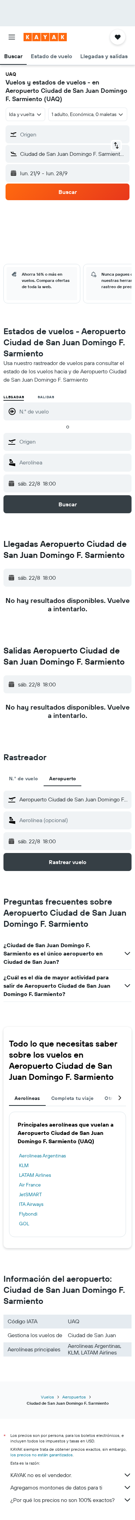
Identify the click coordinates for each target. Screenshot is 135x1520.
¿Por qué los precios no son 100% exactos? (62, 1499)
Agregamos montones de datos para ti (56, 1487)
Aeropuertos (74, 1396)
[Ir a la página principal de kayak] (45, 37)
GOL (24, 1223)
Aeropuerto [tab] (62, 778)
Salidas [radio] (46, 397)
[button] (11, 37)
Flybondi (28, 1214)
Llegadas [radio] (13, 397)
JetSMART (30, 1194)
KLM (24, 1165)
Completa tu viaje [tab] (72, 1098)
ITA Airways (31, 1204)
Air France (30, 1185)
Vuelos (47, 1396)
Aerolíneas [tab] (27, 1098)
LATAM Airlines (35, 1175)
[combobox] (73, 441)
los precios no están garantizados (41, 1454)
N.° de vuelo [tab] (23, 778)
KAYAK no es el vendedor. (41, 1475)
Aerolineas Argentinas (42, 1156)
